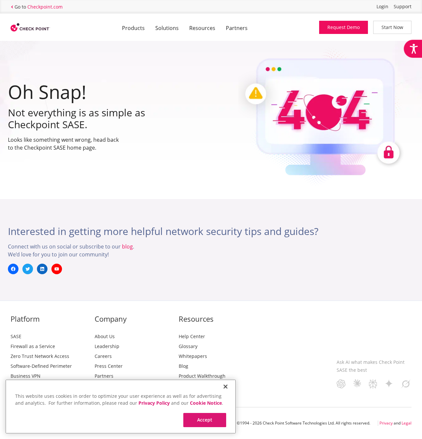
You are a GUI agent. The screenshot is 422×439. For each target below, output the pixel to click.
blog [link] (127, 246)
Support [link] (402, 6)
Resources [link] (202, 28)
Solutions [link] (167, 28)
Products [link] (133, 28)
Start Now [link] (392, 27)
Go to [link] (39, 7)
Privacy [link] (386, 423)
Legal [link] (406, 423)
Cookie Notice (206, 403)
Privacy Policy (154, 403)
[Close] (225, 386)
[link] (413, 49)
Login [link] (382, 6)
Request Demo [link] (343, 27)
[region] (120, 406)
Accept (205, 420)
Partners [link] (237, 28)
